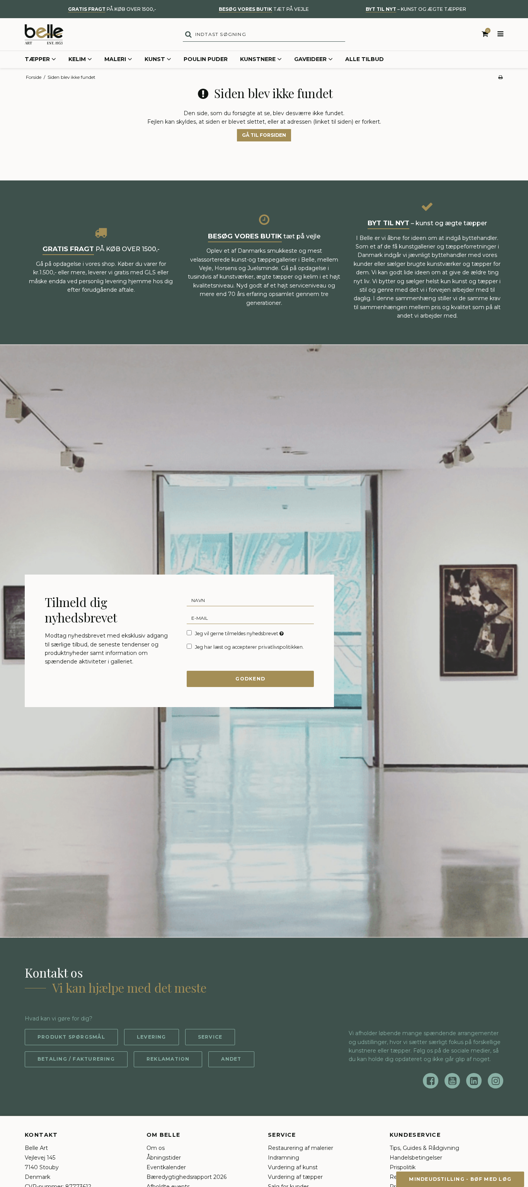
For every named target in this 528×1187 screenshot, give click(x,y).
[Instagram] (495, 1080)
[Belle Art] (44, 34)
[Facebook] (430, 1080)
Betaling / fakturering (76, 1059)
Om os (155, 1147)
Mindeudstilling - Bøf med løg (460, 1179)
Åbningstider (163, 1157)
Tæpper (37, 59)
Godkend (250, 679)
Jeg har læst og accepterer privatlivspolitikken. (249, 647)
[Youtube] (452, 1080)
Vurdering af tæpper (295, 1176)
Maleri (115, 59)
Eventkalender (166, 1167)
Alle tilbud (364, 59)
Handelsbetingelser (416, 1157)
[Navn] (250, 600)
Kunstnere (258, 59)
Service (210, 1037)
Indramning (283, 1157)
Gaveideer (310, 59)
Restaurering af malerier (300, 1147)
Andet (231, 1059)
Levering (151, 1037)
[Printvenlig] (500, 77)
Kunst (155, 59)
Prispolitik (403, 1167)
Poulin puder (206, 59)
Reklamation (167, 1059)
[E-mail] (250, 617)
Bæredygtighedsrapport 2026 (186, 1176)
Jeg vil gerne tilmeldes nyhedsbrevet (240, 633)
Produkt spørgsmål (71, 1037)
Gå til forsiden (264, 135)
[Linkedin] (474, 1080)
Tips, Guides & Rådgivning (424, 1147)
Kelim (77, 59)
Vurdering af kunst (293, 1167)
